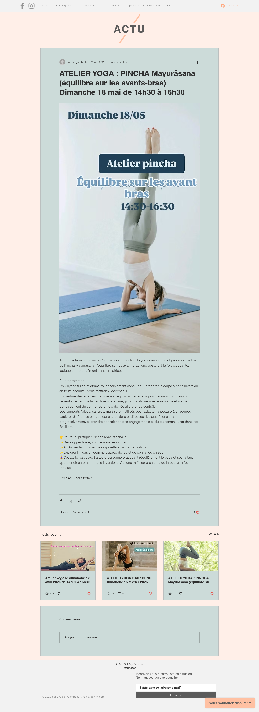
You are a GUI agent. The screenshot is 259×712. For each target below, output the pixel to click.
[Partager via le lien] (80, 501)
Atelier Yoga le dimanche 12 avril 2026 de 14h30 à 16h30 (67, 580)
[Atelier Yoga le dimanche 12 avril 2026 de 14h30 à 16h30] (68, 556)
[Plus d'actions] (197, 62)
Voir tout (214, 533)
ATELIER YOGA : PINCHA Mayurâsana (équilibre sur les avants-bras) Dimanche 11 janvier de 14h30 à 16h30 (190, 580)
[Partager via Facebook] (61, 501)
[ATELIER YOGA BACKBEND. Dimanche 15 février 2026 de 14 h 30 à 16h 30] (129, 556)
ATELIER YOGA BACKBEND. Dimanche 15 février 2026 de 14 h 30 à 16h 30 (129, 580)
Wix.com (99, 696)
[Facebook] (22, 6)
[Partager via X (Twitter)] (70, 501)
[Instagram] (31, 6)
